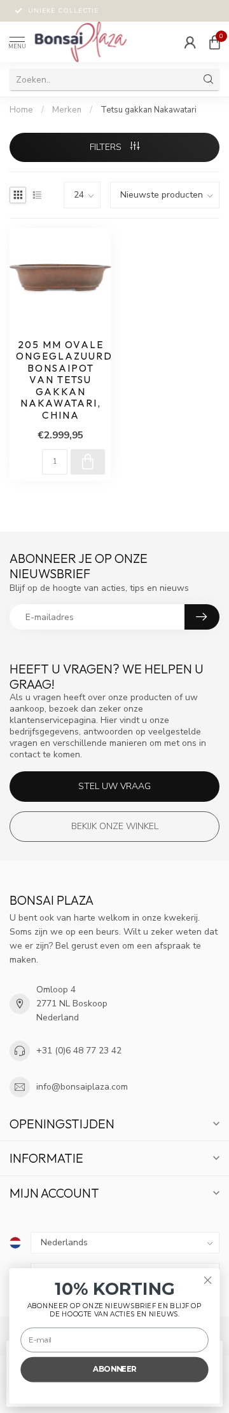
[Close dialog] (208, 1280)
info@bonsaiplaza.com (82, 1087)
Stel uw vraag (114, 786)
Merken (66, 110)
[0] (214, 42)
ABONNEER (114, 1369)
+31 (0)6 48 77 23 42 (78, 1051)
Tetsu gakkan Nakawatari (149, 110)
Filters (107, 147)
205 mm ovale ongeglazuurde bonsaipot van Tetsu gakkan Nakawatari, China (60, 380)
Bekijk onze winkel (114, 826)
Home (21, 110)
